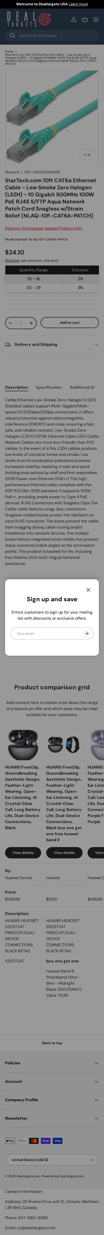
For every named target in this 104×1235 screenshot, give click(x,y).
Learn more (78, 4)
